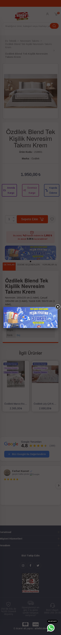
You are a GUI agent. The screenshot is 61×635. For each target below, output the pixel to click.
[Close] (58, 307)
